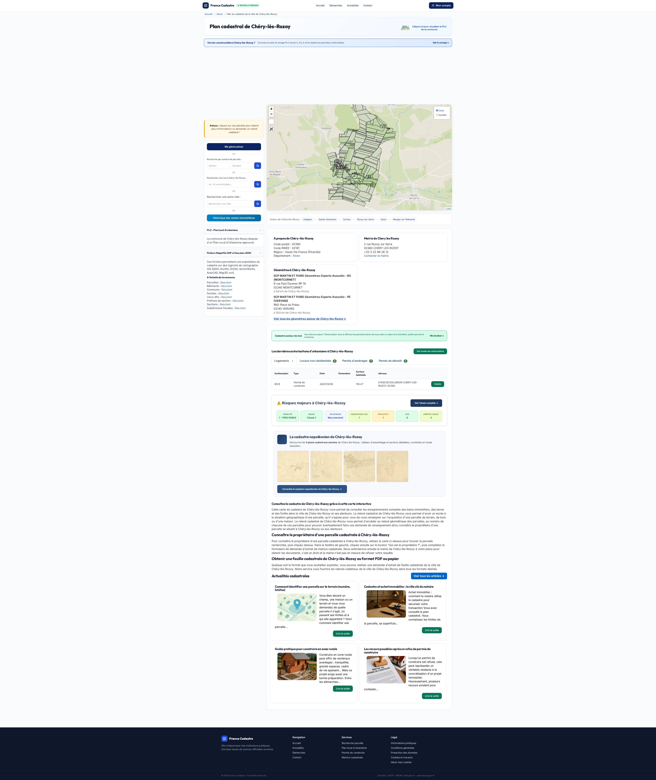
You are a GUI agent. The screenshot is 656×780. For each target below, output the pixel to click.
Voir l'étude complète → (426, 403)
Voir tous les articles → (429, 576)
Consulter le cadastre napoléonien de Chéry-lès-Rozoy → (312, 489)
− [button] (271, 114)
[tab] (234, 230)
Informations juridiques (403, 743)
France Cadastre (234, 5)
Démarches (335, 5)
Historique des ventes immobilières (234, 217)
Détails (437, 384)
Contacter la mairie (376, 255)
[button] (234, 230)
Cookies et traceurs (402, 757)
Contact (367, 5)
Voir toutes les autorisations (430, 351)
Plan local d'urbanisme (354, 747)
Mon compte (443, 5)
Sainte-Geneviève (327, 219)
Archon (346, 219)
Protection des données (404, 752)
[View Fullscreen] (271, 121)
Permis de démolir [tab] (392, 360)
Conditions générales (402, 747)
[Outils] (271, 129)
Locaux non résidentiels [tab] (317, 360)
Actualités (353, 5)
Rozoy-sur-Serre (365, 219)
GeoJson (225, 282)
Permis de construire (353, 752)
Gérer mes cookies (401, 762)
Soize (383, 219)
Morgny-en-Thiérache (404, 219)
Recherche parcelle (352, 743)
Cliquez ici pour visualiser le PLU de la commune (429, 28)
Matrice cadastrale (352, 757)
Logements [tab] (283, 360)
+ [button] (271, 109)
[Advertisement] (328, 76)
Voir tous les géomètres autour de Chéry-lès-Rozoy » (310, 318)
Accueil (320, 5)
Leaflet (448, 208)
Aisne (220, 14)
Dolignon (307, 219)
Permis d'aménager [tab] (357, 360)
